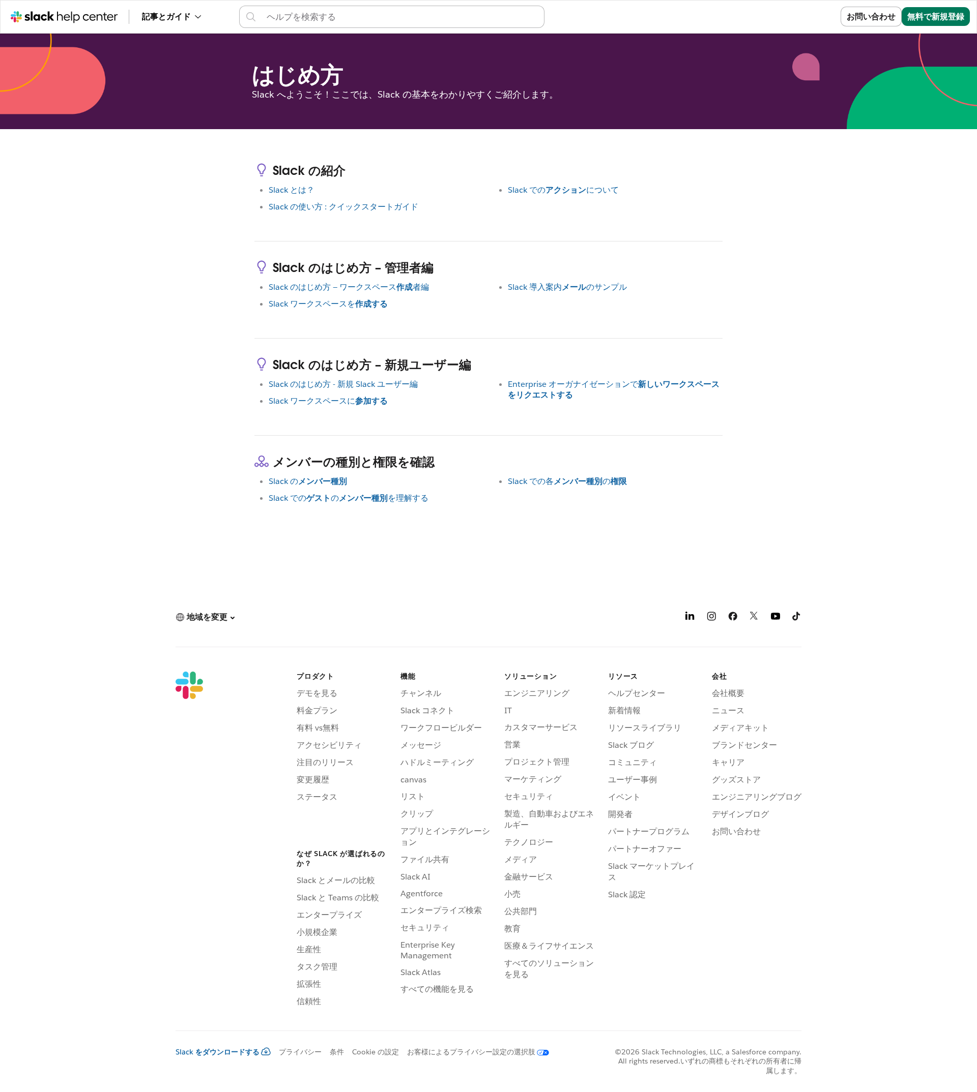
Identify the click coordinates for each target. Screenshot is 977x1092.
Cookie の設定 (375, 1051)
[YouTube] (775, 618)
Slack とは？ (291, 190)
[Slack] (189, 841)
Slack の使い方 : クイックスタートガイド (343, 206)
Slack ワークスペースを (328, 303)
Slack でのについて (563, 190)
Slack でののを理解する (348, 498)
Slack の (308, 481)
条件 (337, 1051)
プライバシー (300, 1051)
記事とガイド (166, 16)
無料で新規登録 (935, 16)
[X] (754, 618)
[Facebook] (732, 618)
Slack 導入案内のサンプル (567, 287)
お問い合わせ (871, 16)
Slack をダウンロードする (218, 1051)
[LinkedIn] (690, 618)
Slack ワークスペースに (328, 401)
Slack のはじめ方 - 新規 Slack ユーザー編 (343, 384)
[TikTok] (796, 618)
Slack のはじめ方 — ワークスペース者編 (349, 287)
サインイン (807, 16)
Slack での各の (567, 481)
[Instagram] (711, 618)
